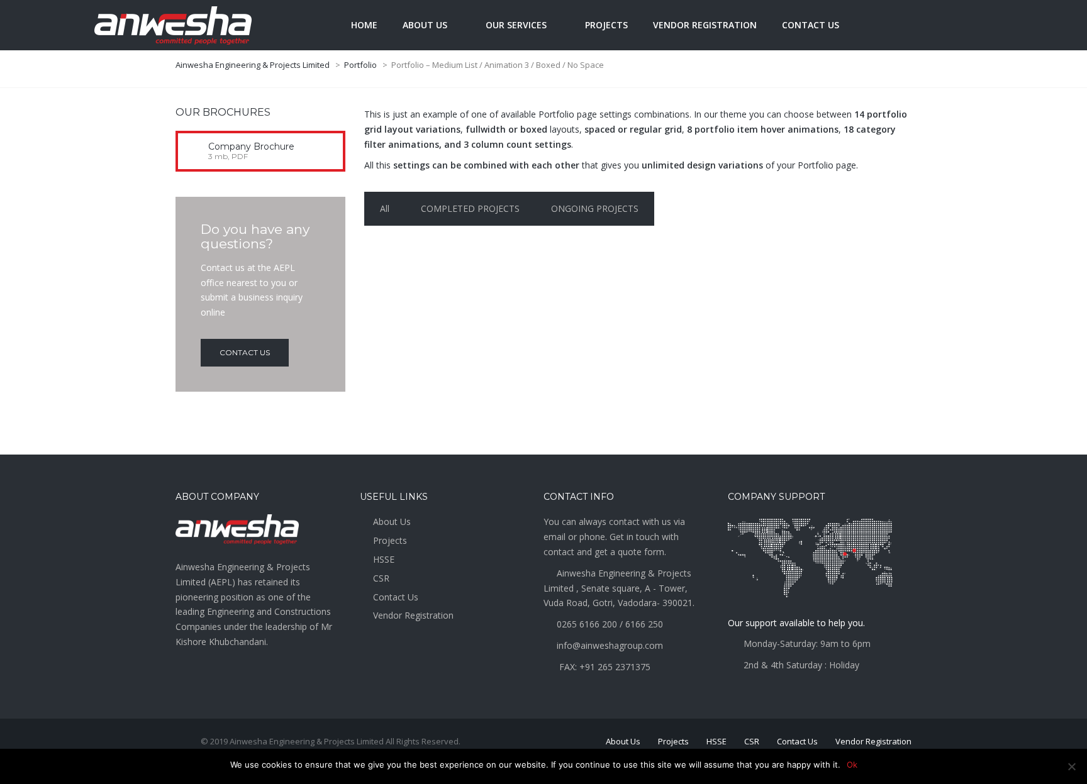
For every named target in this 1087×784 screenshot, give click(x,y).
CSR (381, 578)
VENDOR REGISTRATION (705, 25)
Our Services (516, 25)
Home (364, 25)
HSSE (383, 559)
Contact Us (395, 597)
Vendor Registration (413, 615)
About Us (392, 521)
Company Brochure (251, 146)
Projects (606, 25)
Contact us (810, 25)
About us (425, 25)
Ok (852, 764)
